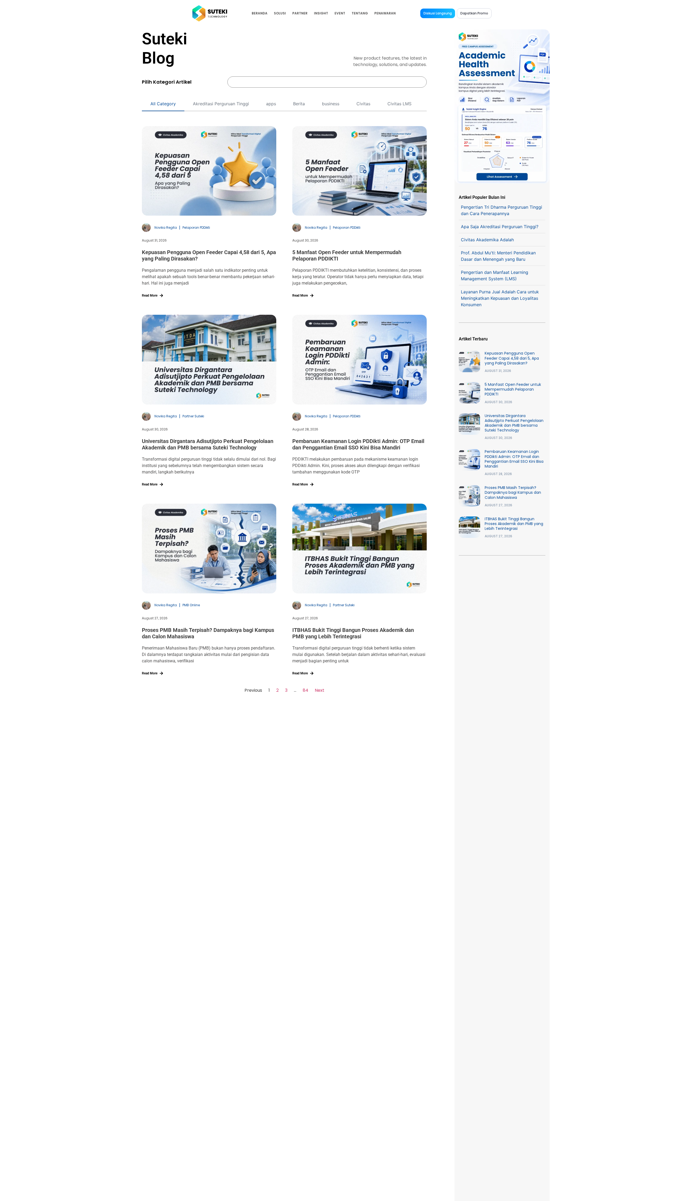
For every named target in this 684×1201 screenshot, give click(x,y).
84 (305, 690)
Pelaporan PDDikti (196, 227)
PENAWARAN (385, 13)
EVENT (340, 13)
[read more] (161, 295)
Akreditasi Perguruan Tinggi (221, 103)
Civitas (363, 103)
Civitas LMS (399, 103)
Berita (299, 103)
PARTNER (300, 13)
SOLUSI (280, 13)
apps (271, 103)
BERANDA (259, 13)
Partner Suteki (193, 416)
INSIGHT (321, 13)
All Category (163, 103)
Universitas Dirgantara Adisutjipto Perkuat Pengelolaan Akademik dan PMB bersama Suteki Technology (207, 444)
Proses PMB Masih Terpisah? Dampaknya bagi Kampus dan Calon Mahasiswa (513, 492)
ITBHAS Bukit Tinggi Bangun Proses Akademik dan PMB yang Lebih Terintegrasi (353, 633)
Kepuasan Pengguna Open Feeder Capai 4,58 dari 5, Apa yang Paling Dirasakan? (512, 358)
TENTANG (360, 13)
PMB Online (191, 605)
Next (319, 690)
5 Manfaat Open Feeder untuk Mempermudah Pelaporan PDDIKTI (513, 389)
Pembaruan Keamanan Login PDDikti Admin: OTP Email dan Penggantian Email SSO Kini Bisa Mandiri (358, 444)
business (330, 103)
